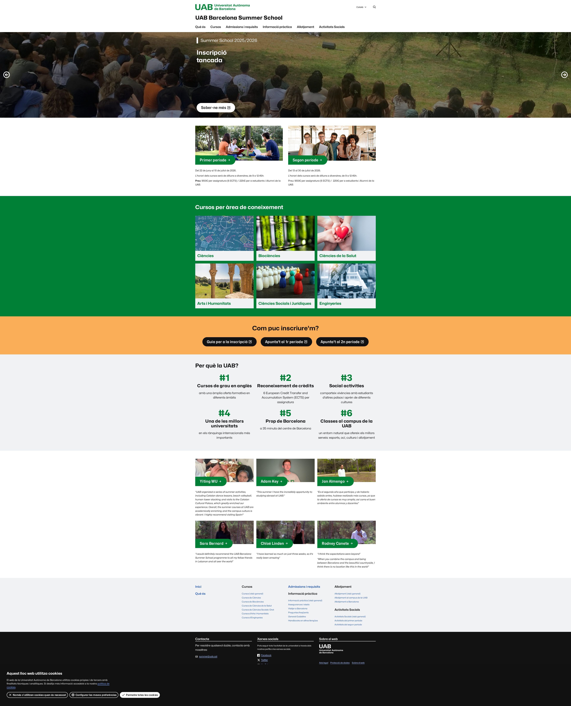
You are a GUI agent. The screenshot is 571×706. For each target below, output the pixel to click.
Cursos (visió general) (252, 593)
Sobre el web (358, 662)
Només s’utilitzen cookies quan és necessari (39, 694)
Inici (198, 586)
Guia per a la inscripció (227, 342)
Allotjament (305, 27)
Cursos (215, 27)
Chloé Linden (272, 543)
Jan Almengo (333, 481)
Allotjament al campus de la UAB (351, 597)
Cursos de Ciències (251, 597)
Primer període (213, 160)
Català (359, 8)
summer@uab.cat (208, 656)
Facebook (266, 655)
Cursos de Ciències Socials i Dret (258, 609)
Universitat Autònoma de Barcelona (223, 7)
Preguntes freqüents (298, 612)
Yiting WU (209, 481)
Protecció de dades (340, 662)
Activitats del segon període (348, 624)
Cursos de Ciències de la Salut (257, 605)
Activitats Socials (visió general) (350, 616)
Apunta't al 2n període (340, 342)
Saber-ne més (213, 108)
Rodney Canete (335, 543)
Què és (200, 27)
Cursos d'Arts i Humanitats (255, 613)
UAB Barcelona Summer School (239, 17)
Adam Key (270, 481)
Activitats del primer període (348, 620)
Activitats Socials (332, 27)
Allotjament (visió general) (347, 593)
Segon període (305, 160)
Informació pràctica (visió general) (305, 600)
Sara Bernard (211, 543)
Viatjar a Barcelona (297, 608)
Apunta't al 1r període (284, 342)
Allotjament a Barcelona (347, 601)
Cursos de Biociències (253, 601)
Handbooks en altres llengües (303, 620)
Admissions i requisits (242, 27)
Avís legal (323, 662)
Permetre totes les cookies (142, 694)
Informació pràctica (277, 27)
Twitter (264, 660)
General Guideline (297, 616)
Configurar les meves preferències (96, 694)
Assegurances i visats (298, 604)
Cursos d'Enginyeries (252, 617)
